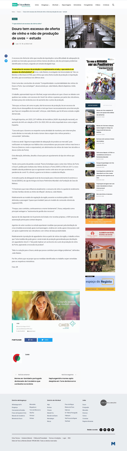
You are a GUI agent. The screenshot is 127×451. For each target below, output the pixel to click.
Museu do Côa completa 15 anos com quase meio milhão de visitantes (105, 113)
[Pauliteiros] (100, 79)
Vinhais (32, 418)
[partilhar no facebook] (6, 55)
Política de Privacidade (40, 438)
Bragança (45, 5)
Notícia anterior (24, 375)
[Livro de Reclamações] (108, 403)
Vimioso (32, 415)
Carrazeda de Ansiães (18, 410)
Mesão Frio (50, 413)
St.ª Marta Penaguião (71, 413)
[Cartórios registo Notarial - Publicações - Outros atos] (100, 283)
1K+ (31, 340)
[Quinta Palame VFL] (100, 250)
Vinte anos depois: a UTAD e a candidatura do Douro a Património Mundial (105, 155)
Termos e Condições (55, 438)
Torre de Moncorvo (35, 410)
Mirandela (32, 404)
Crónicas (106, 5)
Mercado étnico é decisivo (104, 194)
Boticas (49, 407)
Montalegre (50, 418)
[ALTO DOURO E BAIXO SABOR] (100, 214)
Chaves (49, 410)
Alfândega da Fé (17, 404)
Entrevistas (77, 5)
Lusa (17, 44)
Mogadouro (33, 407)
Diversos (85, 413)
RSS (69, 438)
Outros (85, 415)
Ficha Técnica (16, 438)
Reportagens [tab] (92, 105)
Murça (49, 421)
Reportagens (66, 5)
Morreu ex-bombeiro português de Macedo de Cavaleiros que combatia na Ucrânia (28, 381)
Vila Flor (32, 413)
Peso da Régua (69, 404)
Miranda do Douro (17, 418)
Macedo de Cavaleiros (18, 415)
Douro (19, 12)
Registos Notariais (88, 421)
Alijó (48, 404)
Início (37, 5)
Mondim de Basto (52, 415)
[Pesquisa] (113, 5)
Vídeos (97, 5)
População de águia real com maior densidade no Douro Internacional (105, 186)
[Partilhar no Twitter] (6, 60)
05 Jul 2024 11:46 (27, 44)
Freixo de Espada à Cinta (19, 413)
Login (64, 438)
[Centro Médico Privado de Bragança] (46, 312)
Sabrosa (67, 410)
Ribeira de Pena (69, 407)
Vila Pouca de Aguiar (71, 418)
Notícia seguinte (67, 375)
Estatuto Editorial (27, 438)
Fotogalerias (88, 5)
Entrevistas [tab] (107, 105)
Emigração (86, 407)
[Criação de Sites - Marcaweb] (113, 443)
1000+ (46, 340)
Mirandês (85, 410)
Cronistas (85, 418)
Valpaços (67, 415)
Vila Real (55, 5)
